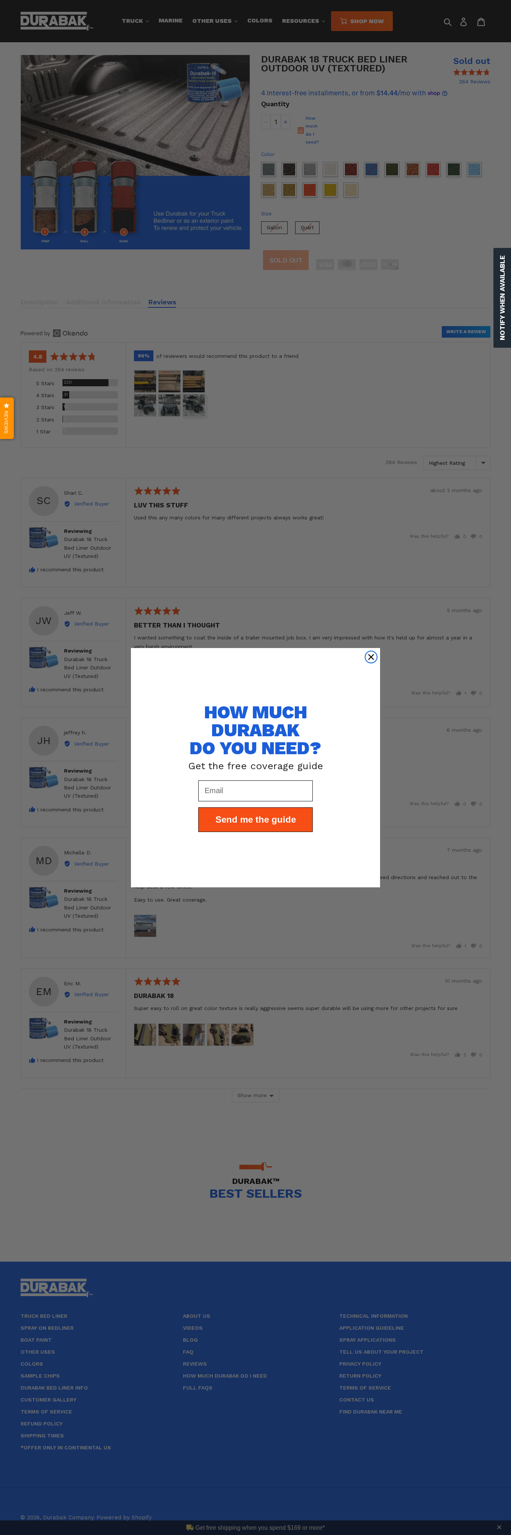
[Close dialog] (371, 657)
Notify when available (502, 297)
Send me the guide (255, 819)
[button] (7, 418)
